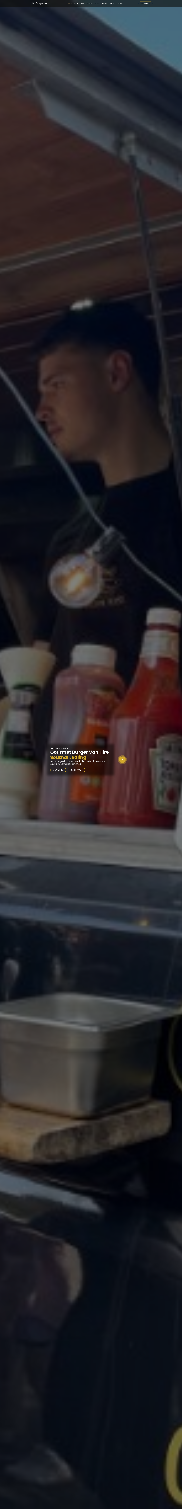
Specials (89, 3)
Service (112, 3)
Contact (119, 3)
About (76, 3)
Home (70, 3)
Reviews (104, 3)
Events (97, 3)
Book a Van (76, 770)
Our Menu (58, 770)
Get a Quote (145, 3)
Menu (82, 3)
